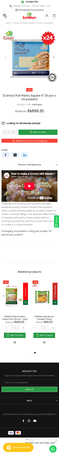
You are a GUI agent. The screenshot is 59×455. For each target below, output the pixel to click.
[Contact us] (53, 449)
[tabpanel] (14, 315)
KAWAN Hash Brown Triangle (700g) (44, 317)
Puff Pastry (37, 104)
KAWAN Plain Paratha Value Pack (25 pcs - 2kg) (15, 317)
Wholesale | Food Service (31, 9)
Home (8, 23)
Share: (5, 150)
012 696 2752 (32, 1)
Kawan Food (29, 15)
